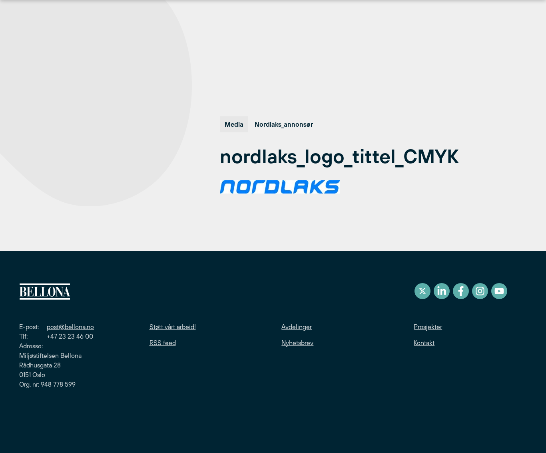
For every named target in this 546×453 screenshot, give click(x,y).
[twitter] (422, 291)
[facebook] (461, 291)
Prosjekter (428, 326)
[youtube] (499, 291)
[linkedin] (442, 291)
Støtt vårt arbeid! (172, 326)
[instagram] (480, 291)
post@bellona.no (70, 326)
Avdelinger (296, 326)
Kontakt (424, 342)
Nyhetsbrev (297, 342)
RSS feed (162, 342)
